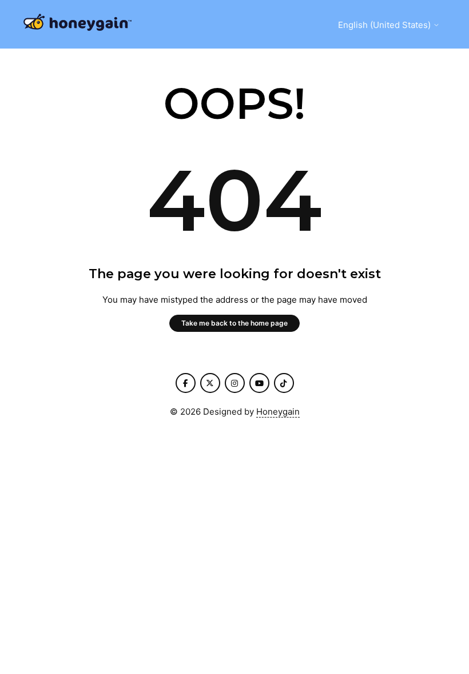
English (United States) (385, 25)
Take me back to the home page (234, 323)
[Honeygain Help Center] (77, 24)
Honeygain (278, 411)
